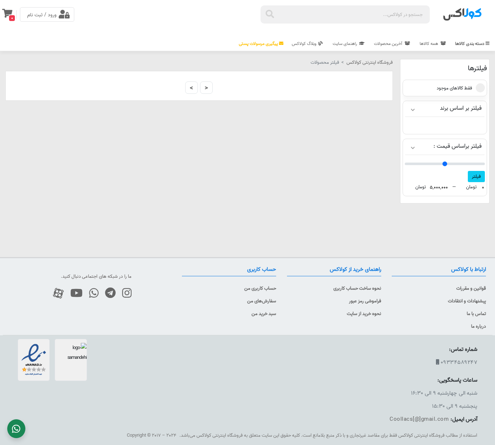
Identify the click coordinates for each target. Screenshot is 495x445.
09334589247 (459, 362)
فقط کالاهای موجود (454, 88)
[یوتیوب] (74, 293)
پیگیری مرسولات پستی (259, 43)
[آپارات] (55, 293)
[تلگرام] (108, 293)
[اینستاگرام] (124, 293)
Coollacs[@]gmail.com (419, 419)
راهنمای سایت (345, 43)
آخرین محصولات (388, 43)
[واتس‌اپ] (91, 293)
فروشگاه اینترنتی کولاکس (369, 62)
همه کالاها (429, 43)
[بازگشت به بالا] (484, 423)
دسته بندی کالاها (470, 43)
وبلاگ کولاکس (304, 43)
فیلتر (476, 176)
